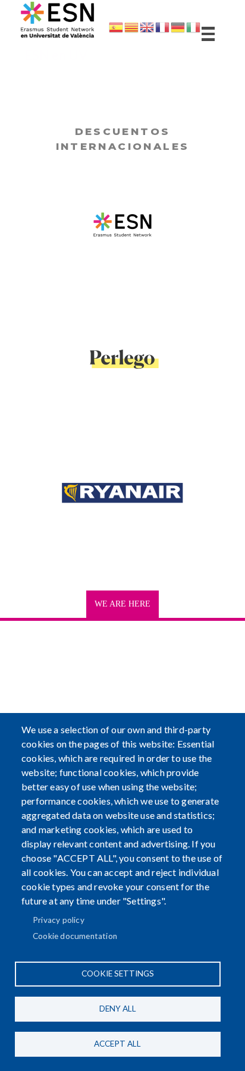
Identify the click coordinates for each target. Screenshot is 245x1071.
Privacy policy (58, 920)
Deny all (117, 1008)
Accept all (117, 1043)
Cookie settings (117, 973)
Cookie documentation (75, 936)
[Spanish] (116, 29)
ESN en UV (55, 55)
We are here (122, 603)
